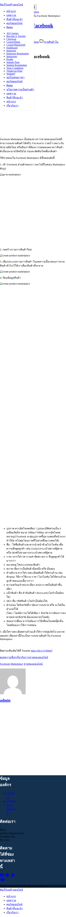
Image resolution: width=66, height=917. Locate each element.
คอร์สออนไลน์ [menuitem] (14, 904)
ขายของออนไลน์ (33, 664)
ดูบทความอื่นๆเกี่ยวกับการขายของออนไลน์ (24, 657)
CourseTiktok (13, 42)
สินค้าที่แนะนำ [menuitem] (14, 908)
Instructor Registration (17, 53)
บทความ (11, 15)
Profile (9, 59)
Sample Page (13, 62)
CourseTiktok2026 (15, 44)
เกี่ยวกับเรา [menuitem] (12, 912)
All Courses (12, 33)
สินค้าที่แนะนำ (14, 19)
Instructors (11, 56)
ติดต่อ (9, 27)
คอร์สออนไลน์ (14, 23)
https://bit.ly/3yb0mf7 (42, 650)
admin (36, 42)
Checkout (11, 39)
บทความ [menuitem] (11, 900)
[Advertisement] (33, 101)
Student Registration (16, 65)
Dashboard (11, 47)
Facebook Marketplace (11, 664)
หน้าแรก (11, 11)
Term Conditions (14, 68)
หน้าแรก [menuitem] (11, 896)
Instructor (11, 50)
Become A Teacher (16, 36)
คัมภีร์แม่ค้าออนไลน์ (11, 4)
